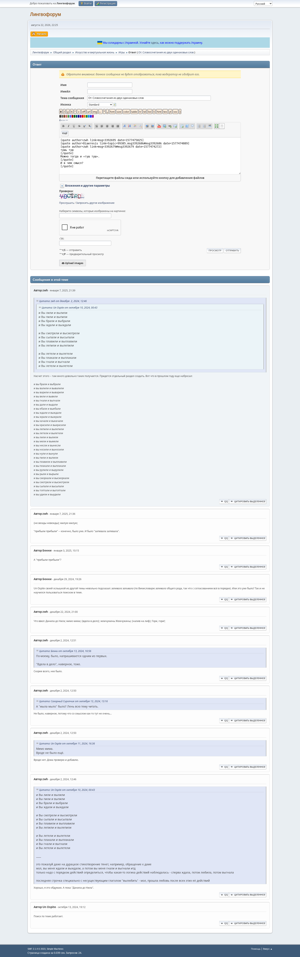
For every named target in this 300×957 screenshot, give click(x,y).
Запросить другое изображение (95, 203)
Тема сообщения (72, 98)
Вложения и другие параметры (87, 185)
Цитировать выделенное (249, 501)
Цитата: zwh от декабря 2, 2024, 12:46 (63, 301)
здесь (155, 43)
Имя (63, 85)
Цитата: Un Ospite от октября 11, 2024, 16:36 (67, 743)
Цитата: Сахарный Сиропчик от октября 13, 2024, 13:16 (73, 701)
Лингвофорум (45, 14)
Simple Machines (55, 949)
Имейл (65, 91)
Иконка (65, 104)
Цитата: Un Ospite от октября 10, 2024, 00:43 (69, 307)
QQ (226, 501)
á (60, 120)
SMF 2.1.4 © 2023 (37, 949)
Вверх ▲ (267, 948)
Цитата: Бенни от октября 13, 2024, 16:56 (65, 651)
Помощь (255, 948)
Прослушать (66, 203)
